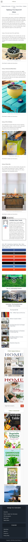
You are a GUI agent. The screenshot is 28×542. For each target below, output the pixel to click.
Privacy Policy (6, 535)
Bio (4, 217)
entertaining (10, 244)
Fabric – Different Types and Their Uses (17, 312)
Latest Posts (10, 217)
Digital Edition (6, 520)
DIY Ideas (13, 6)
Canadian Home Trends (14, 14)
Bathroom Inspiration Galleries (15, 318)
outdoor (4, 245)
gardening (16, 244)
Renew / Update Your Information (10, 514)
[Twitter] (4, 226)
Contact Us (6, 533)
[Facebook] (5, 226)
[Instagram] (7, 226)
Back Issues (6, 518)
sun (10, 247)
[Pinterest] (5, 227)
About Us (5, 531)
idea (20, 244)
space (7, 247)
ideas (23, 244)
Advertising (6, 529)
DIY (6, 244)
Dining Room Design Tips (15, 342)
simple (18, 245)
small (21, 245)
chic (3, 244)
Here (5, 63)
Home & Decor (19, 6)
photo (8, 245)
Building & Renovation (6, 6)
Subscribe (6, 511)
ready (11, 245)
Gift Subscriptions (7, 516)
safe (14, 245)
